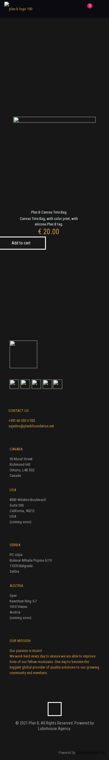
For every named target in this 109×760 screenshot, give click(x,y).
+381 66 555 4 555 (21, 420)
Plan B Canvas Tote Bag (49, 212)
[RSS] (59, 738)
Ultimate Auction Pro (90, 753)
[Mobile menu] (101, 9)
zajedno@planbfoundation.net (31, 426)
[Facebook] (51, 738)
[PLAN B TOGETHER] (18, 8)
